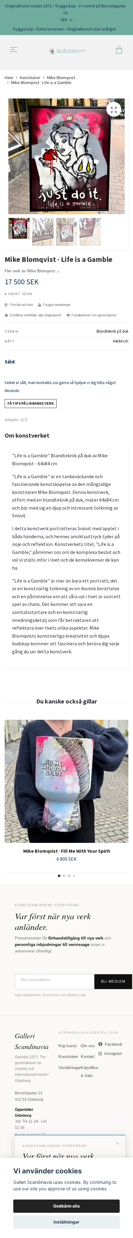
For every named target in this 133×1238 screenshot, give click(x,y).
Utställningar (69, 1067)
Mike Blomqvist (61, 77)
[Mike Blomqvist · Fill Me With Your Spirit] (66, 781)
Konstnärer (30, 77)
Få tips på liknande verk (30, 403)
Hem (9, 77)
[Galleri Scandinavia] (67, 50)
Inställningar (66, 1222)
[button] (59, 876)
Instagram (113, 1053)
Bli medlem (113, 981)
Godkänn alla (66, 1206)
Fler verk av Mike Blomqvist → (32, 271)
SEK (64, 19)
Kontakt (88, 1056)
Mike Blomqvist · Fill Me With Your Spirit (66, 851)
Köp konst (67, 1046)
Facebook (113, 1044)
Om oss (88, 1046)
